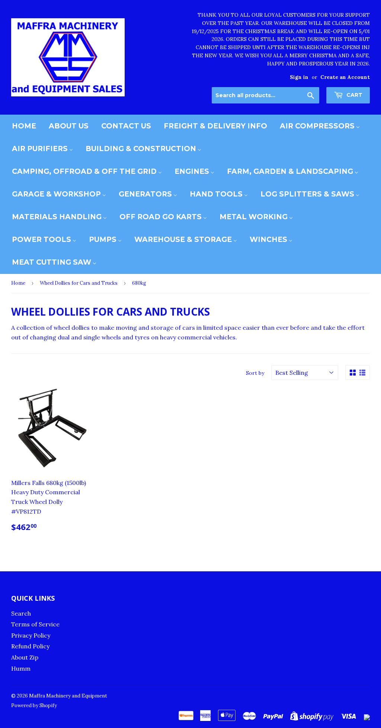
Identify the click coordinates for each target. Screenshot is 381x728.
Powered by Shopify (34, 705)
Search (21, 613)
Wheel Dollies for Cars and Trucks (79, 283)
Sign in (299, 77)
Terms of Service (35, 624)
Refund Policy (30, 646)
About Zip (24, 657)
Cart (353, 95)
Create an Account (345, 77)
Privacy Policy (30, 635)
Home (18, 283)
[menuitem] (24, 126)
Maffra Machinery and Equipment (68, 696)
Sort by (255, 373)
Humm (21, 668)
